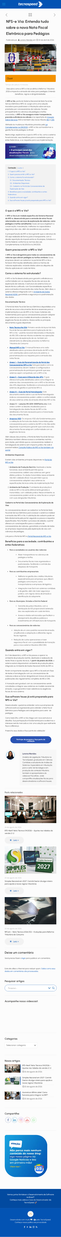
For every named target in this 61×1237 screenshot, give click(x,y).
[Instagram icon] (33, 1227)
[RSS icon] (36, 1227)
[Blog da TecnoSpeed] (30, 4)
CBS (52, 120)
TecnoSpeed (29, 1202)
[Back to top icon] (30, 1214)
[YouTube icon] (28, 1227)
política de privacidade (37, 1222)
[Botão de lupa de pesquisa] (53, 988)
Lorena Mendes (26, 40)
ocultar (20, 168)
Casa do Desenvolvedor (39, 1200)
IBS (48, 120)
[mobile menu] (3, 4)
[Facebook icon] (25, 1227)
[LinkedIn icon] (31, 1227)
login (24, 958)
